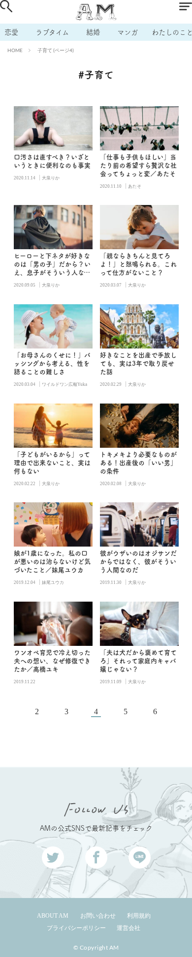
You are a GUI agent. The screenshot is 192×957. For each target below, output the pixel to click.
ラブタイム (52, 32)
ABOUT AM (52, 915)
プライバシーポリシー (76, 928)
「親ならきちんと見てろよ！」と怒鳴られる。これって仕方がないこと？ (138, 264)
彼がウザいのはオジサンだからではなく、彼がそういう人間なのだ (138, 561)
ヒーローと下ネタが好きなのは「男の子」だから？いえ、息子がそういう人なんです (52, 265)
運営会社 (128, 928)
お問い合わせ (98, 915)
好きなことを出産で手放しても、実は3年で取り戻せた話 (138, 363)
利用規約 (139, 915)
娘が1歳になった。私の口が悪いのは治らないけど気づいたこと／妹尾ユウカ (52, 561)
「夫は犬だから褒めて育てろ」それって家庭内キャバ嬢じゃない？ (138, 660)
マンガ (127, 32)
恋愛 (11, 32)
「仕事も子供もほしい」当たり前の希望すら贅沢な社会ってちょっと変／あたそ (138, 165)
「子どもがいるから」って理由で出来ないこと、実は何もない (52, 462)
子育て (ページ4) (55, 50)
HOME (15, 50)
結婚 (93, 32)
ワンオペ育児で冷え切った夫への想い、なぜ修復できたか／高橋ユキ (52, 660)
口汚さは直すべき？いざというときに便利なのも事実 (52, 161)
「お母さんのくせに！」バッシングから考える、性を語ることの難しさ (52, 363)
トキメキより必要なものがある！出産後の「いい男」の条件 (138, 462)
